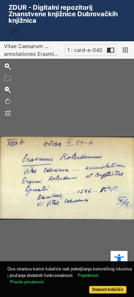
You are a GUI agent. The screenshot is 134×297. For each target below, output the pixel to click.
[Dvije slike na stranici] (110, 50)
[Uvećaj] (8, 66)
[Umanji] (8, 90)
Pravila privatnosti (27, 281)
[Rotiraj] (8, 101)
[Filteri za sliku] (8, 113)
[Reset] (8, 78)
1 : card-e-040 (84, 50)
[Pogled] (125, 50)
